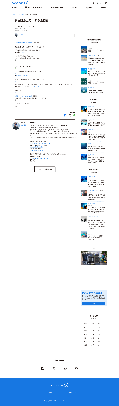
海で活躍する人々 (89, 8)
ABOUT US (32, 393)
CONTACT (60, 393)
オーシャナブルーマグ (34, 8)
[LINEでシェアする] (74, 116)
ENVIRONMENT (91, 87)
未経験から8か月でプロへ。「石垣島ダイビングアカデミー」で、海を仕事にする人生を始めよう (96, 124)
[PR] (94, 265)
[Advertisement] (94, 26)
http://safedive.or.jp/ (36, 147)
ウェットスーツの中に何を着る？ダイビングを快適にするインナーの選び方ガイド (96, 237)
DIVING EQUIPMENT (93, 129)
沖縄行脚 (29, 43)
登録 (94, 303)
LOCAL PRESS (91, 68)
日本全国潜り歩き (20, 26)
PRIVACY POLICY (84, 393)
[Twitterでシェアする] (70, 116)
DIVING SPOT (91, 143)
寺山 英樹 (21, 35)
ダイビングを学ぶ (104, 8)
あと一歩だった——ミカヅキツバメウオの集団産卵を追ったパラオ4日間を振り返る (96, 148)
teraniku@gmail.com (36, 150)
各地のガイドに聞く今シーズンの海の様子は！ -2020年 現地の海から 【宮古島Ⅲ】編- (96, 73)
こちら (24, 52)
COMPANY (42, 393)
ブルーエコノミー (57, 8)
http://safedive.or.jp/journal (39, 158)
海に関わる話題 (74, 8)
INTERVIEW (91, 131)
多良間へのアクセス (22, 75)
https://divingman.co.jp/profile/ (40, 143)
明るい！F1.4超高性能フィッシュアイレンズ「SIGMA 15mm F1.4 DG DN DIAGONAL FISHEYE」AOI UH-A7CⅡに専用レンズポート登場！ (96, 224)
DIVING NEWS (91, 47)
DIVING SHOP (91, 119)
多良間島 (31, 26)
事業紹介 (51, 393)
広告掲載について (71, 393)
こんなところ (35, 87)
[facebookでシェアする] (65, 116)
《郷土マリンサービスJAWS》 (23, 96)
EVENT (97, 55)
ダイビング (14, 8)
